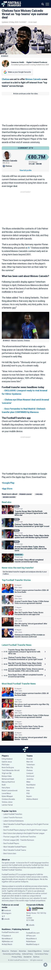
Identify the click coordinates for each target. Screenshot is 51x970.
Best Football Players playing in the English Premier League (25, 830)
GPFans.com (31, 936)
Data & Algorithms (35, 951)
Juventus (29, 779)
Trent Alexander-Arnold (10, 770)
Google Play (8, 483)
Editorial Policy (27, 954)
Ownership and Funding (11, 954)
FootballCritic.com (33, 933)
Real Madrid (30, 785)
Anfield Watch (7, 944)
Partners (14, 951)
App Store (7, 488)
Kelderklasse (31, 941)
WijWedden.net (7, 941)
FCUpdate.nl (6, 936)
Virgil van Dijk (7, 773)
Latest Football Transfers (12, 814)
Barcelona (30, 788)
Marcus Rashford (8, 782)
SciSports (24, 882)
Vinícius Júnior (7, 802)
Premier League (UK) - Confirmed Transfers (19, 837)
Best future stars (9, 853)
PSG (28, 793)
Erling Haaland (7, 759)
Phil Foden (5, 765)
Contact (46, 951)
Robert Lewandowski (9, 790)
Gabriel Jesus (7, 762)
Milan (28, 782)
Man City (29, 767)
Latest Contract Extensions (13, 821)
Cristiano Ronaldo (8, 799)
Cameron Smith (17, 62)
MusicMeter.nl (31, 939)
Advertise (22, 951)
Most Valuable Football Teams (14, 850)
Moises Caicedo (33, 79)
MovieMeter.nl (7, 939)
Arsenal (29, 759)
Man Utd (29, 762)
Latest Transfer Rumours (12, 817)
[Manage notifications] (45, 965)
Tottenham (30, 765)
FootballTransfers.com (10, 932)
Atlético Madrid (32, 799)
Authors (36, 957)
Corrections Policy (41, 954)
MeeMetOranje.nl (32, 944)
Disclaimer (28, 957)
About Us (5, 951)
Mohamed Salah (8, 779)
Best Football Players (11, 843)
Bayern (29, 796)
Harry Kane (6, 788)
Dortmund (30, 776)
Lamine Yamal (7, 805)
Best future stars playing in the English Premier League (23, 833)
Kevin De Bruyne (8, 767)
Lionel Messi (6, 793)
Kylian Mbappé (7, 796)
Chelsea (6, 79)
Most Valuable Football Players (14, 847)
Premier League (25, 494)
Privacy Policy (17, 957)
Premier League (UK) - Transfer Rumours (18, 840)
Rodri (4, 785)
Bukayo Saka (7, 776)
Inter (28, 790)
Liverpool (29, 773)
